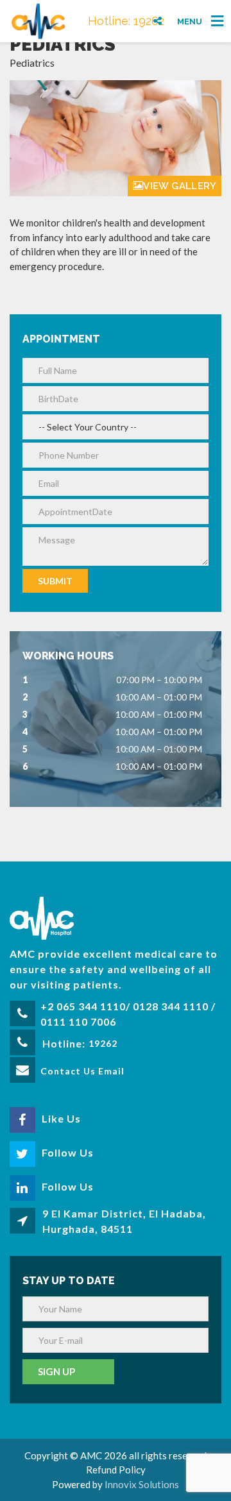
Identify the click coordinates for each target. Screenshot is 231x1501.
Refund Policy (116, 1469)
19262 (103, 1043)
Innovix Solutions (142, 1484)
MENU (189, 21)
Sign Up (56, 1371)
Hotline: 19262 (126, 21)
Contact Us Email (82, 1070)
